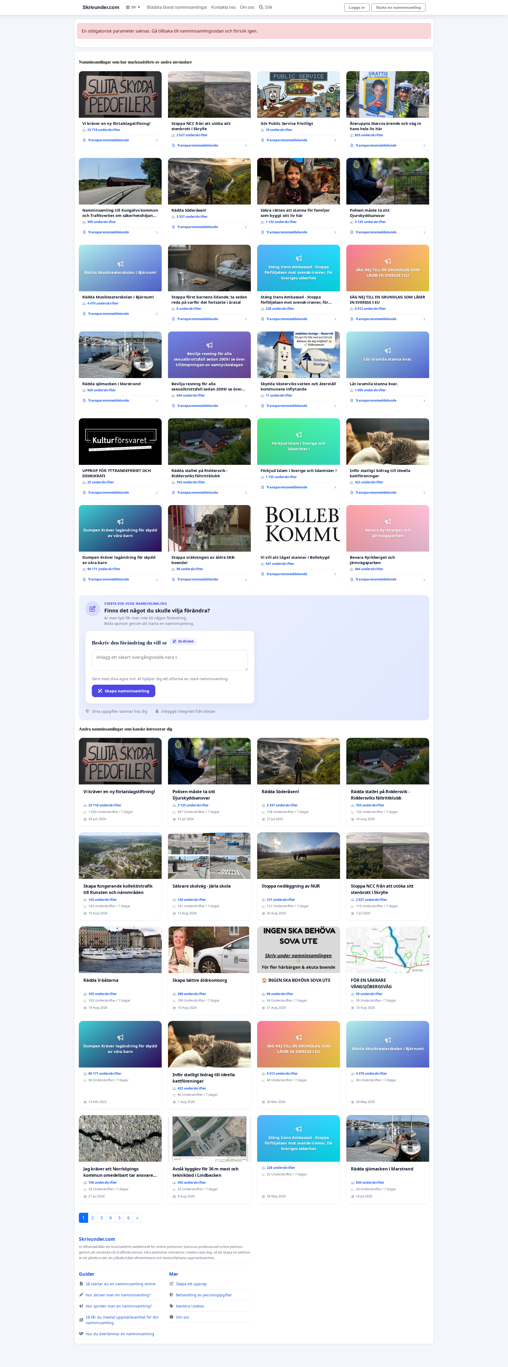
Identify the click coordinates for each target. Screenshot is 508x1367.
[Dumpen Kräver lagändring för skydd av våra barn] (120, 545)
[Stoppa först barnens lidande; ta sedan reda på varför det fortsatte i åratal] (209, 285)
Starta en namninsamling (398, 7)
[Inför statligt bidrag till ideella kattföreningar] (387, 458)
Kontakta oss (223, 7)
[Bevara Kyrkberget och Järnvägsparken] (387, 545)
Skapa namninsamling (127, 690)
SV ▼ (136, 7)
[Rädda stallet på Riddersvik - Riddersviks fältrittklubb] (209, 458)
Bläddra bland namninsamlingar (177, 7)
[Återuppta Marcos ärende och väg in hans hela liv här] (387, 111)
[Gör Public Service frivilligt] (298, 108)
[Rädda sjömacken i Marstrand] (120, 369)
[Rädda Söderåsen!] (209, 195)
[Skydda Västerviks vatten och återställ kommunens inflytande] (298, 371)
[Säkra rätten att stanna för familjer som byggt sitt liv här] (298, 198)
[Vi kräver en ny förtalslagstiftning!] (120, 108)
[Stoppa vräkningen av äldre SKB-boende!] (209, 545)
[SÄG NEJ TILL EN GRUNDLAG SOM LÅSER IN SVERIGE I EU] (387, 285)
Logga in (357, 7)
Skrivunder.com (101, 7)
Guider (86, 1274)
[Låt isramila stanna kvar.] (387, 369)
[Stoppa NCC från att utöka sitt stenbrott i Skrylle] (209, 111)
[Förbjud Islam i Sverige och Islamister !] (298, 455)
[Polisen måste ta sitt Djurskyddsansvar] (387, 198)
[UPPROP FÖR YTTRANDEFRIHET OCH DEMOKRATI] (120, 458)
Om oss (247, 7)
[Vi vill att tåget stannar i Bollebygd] (298, 542)
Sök (268, 7)
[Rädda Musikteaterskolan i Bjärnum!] (120, 282)
